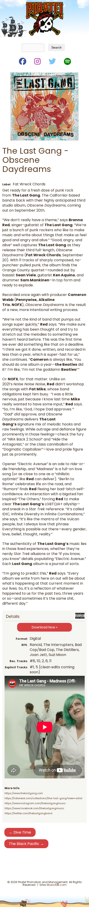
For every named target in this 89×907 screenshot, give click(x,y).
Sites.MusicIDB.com (53, 885)
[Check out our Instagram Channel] (37, 60)
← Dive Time (20, 832)
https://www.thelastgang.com (24, 793)
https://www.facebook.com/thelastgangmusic (34, 808)
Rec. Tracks (18, 661)
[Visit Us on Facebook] (22, 60)
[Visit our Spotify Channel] (67, 60)
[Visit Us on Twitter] (52, 60)
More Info (12, 788)
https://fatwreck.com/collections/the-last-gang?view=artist (43, 798)
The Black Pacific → (26, 843)
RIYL (24, 645)
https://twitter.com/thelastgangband (28, 813)
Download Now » (44, 627)
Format (21, 639)
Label (6, 184)
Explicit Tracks (16, 667)
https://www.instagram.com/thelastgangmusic (35, 803)
